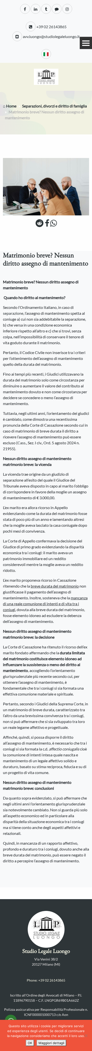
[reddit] (39, 224)
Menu (86, 43)
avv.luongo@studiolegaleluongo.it (51, 36)
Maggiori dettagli (51, 1043)
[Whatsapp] (53, 224)
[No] (85, 1035)
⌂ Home (9, 106)
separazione (13, 313)
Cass (21, 442)
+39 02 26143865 (51, 26)
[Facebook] (47, 224)
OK (30, 1043)
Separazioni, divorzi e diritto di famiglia (54, 106)
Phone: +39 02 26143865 (46, 980)
